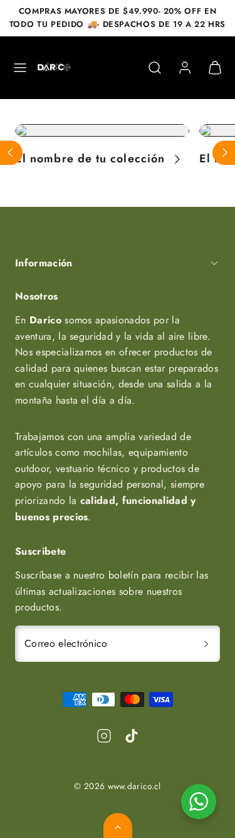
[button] (20, 68)
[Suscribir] (206, 644)
